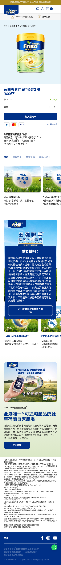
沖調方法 (17, 157)
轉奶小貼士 (44, 157)
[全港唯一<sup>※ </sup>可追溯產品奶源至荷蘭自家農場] (30, 382)
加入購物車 (30, 116)
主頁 (6, 26)
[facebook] (42, 538)
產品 (6, 538)
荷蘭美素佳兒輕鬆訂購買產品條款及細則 (21, 549)
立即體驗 (17, 445)
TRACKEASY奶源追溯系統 (15, 408)
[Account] (42, 8)
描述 (6, 157)
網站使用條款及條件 (12, 552)
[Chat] (37, 8)
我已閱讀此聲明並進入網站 (30, 310)
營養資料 (30, 157)
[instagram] (48, 538)
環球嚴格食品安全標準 (13, 555)
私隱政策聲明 (31, 552)
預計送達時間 (52, 124)
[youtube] (55, 538)
